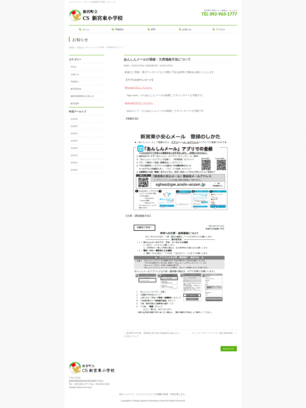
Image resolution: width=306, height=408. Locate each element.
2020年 (74, 163)
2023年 (74, 141)
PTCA (73, 67)
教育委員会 (76, 89)
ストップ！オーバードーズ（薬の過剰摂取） (214, 333)
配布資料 (75, 103)
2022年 (74, 148)
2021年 (74, 155)
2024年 (74, 133)
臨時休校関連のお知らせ (82, 96)
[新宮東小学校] (96, 17)
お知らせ (75, 74)
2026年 (74, 119)
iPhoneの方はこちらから (138, 87)
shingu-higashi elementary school (149, 401)
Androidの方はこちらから (139, 103)
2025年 (74, 126)
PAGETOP (228, 349)
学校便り (75, 81)
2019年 (74, 170)
